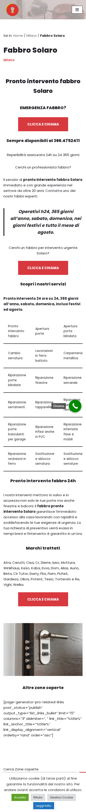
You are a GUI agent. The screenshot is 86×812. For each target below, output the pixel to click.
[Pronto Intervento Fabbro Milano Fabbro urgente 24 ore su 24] (11, 9)
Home (18, 35)
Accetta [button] (20, 797)
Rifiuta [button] (37, 797)
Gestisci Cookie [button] (61, 797)
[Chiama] (75, 406)
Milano (31, 35)
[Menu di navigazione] (77, 10)
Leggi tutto (43, 805)
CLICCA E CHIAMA (43, 124)
